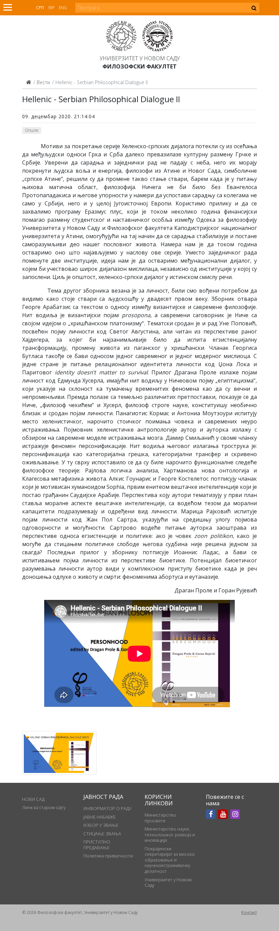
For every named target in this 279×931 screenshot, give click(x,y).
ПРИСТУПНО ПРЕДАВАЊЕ (96, 844)
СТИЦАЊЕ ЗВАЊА (102, 834)
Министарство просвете (160, 817)
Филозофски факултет (139, 66)
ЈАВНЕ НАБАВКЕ (99, 817)
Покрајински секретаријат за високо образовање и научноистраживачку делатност (170, 859)
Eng (63, 8)
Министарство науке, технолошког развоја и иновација (170, 834)
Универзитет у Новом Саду (140, 58)
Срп (40, 8)
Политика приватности (108, 856)
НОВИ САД (33, 799)
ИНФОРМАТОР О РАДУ (107, 808)
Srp (51, 8)
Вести (43, 82)
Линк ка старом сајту (44, 807)
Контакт (249, 912)
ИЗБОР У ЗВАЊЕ (100, 825)
